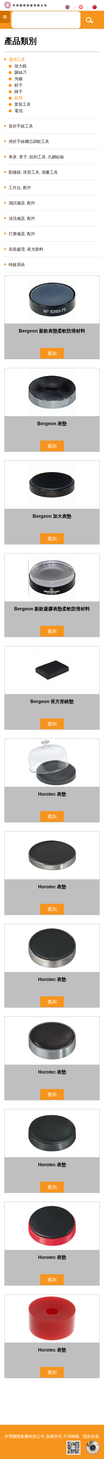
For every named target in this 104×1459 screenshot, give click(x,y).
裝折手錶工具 (21, 126)
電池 (18, 110)
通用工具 (17, 59)
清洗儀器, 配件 (22, 218)
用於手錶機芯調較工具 (29, 141)
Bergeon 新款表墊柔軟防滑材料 (52, 330)
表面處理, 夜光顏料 (26, 249)
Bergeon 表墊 (52, 423)
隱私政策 (91, 1436)
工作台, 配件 (20, 187)
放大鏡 (20, 66)
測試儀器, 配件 (22, 203)
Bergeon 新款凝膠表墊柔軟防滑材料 (52, 608)
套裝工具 (22, 104)
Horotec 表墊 (52, 794)
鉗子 (18, 85)
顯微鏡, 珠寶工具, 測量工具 (33, 172)
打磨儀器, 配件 (22, 233)
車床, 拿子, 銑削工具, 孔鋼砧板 (36, 156)
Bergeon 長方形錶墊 (52, 701)
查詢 (52, 353)
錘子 (18, 91)
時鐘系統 (17, 264)
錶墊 (18, 98)
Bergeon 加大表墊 (52, 516)
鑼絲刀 (20, 72)
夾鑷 (18, 78)
